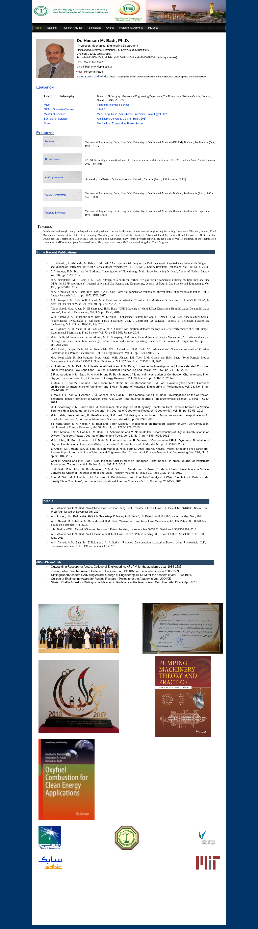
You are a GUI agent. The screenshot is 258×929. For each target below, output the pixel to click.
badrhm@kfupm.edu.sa (98, 66)
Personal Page (93, 71)
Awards (110, 27)
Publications (94, 27)
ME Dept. (153, 27)
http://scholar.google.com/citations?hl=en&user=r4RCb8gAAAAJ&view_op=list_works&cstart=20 (158, 77)
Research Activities (72, 27)
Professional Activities (131, 27)
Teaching (52, 27)
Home (38, 27)
